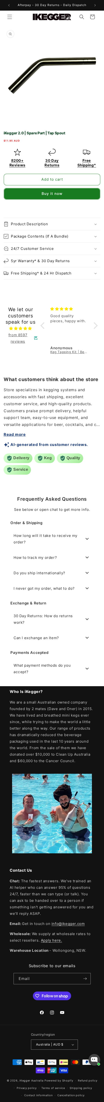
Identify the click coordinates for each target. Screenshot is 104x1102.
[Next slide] (96, 207)
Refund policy (87, 1080)
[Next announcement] (95, 5)
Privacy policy (27, 1088)
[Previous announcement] (9, 5)
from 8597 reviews (17, 338)
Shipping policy (81, 1088)
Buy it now (52, 193)
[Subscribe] (85, 978)
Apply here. (51, 940)
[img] (20, 328)
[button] (9, 17)
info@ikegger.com (68, 923)
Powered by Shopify (59, 1080)
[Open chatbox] (94, 1060)
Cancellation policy (70, 1095)
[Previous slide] (8, 207)
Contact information (38, 1095)
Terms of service (53, 1088)
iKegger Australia (31, 1080)
